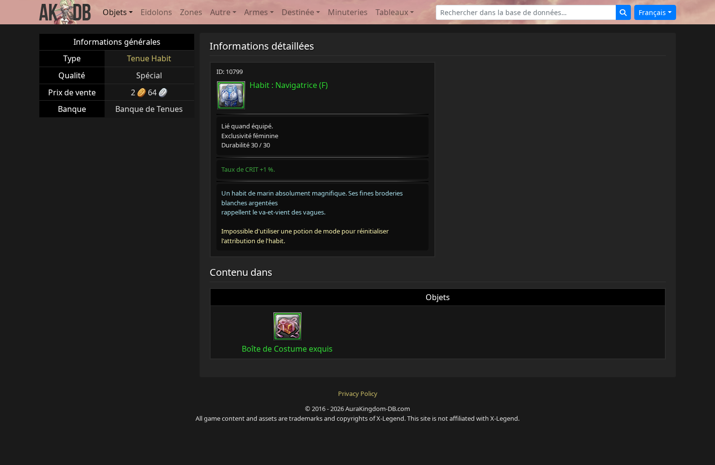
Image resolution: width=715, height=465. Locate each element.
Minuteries (348, 12)
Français (652, 12)
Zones (191, 12)
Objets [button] (115, 12)
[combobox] (526, 12)
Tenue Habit (149, 58)
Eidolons (156, 12)
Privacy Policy (357, 393)
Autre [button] (220, 12)
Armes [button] (256, 12)
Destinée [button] (298, 12)
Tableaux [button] (391, 12)
